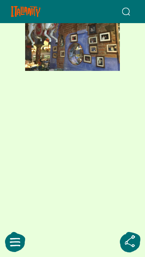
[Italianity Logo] (35, 11)
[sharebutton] (129, 241)
